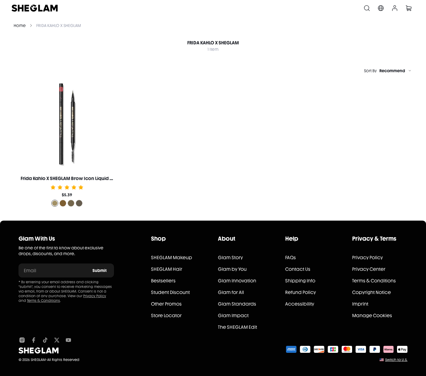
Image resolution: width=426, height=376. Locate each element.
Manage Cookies (372, 315)
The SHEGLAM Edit (237, 327)
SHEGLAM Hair (166, 269)
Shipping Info (300, 281)
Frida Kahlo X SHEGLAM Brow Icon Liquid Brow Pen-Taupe (84, 178)
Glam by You (232, 269)
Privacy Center (368, 269)
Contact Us (297, 269)
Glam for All (231, 292)
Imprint (360, 304)
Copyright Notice (371, 292)
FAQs (290, 257)
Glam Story (230, 257)
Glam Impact (233, 315)
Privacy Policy (94, 296)
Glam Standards (237, 304)
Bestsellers (163, 281)
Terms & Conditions (43, 301)
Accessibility (299, 304)
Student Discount (170, 292)
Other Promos (166, 304)
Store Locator (166, 315)
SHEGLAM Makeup (171, 257)
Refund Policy (300, 292)
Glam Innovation (237, 281)
